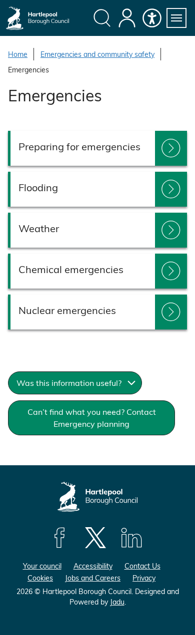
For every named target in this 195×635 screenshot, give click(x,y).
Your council (42, 566)
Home (18, 54)
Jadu (117, 602)
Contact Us (142, 566)
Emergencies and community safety (97, 54)
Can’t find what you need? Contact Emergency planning (92, 417)
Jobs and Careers (92, 578)
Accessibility (93, 566)
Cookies (40, 578)
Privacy (144, 578)
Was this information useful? (69, 382)
